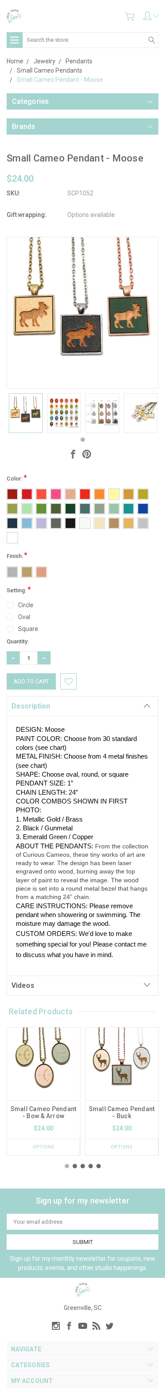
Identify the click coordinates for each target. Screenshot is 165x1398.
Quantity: (18, 641)
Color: (17, 477)
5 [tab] (98, 1166)
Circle (25, 605)
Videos (22, 985)
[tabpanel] (26, 413)
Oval (24, 616)
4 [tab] (90, 1166)
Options (43, 1147)
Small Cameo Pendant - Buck (122, 1112)
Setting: (19, 589)
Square (28, 628)
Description (30, 706)
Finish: (17, 555)
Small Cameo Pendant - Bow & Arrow (44, 1112)
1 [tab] (83, 439)
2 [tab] (75, 1166)
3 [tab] (83, 1166)
